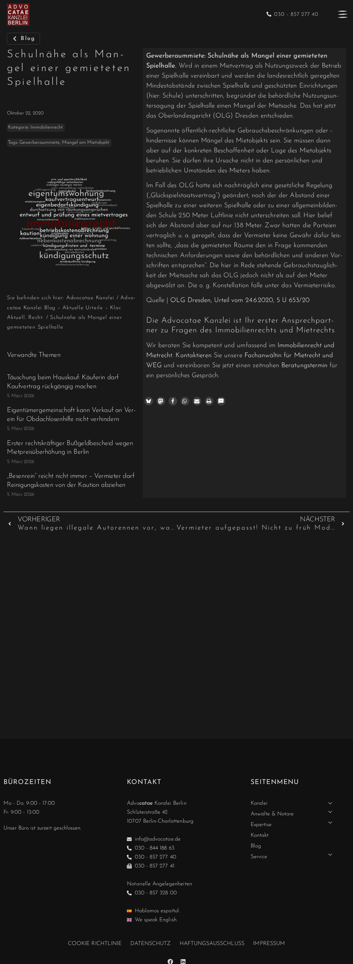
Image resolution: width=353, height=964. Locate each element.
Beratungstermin (304, 365)
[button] (148, 401)
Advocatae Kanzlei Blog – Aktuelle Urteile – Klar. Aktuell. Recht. (71, 307)
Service (259, 857)
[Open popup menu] (343, 14)
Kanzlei (259, 803)
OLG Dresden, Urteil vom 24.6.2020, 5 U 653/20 (239, 300)
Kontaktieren (193, 355)
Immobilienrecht (46, 127)
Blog (256, 846)
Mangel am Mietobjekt (85, 142)
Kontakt (260, 835)
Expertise (261, 824)
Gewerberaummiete (39, 142)
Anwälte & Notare (272, 814)
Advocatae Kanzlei (90, 298)
